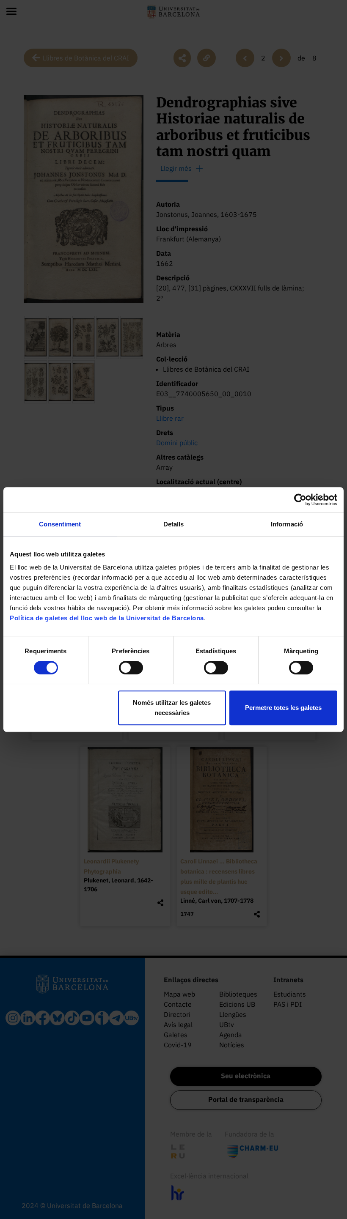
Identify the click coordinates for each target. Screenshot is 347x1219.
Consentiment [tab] (60, 524)
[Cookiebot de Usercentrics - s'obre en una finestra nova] (300, 499)
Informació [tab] (287, 524)
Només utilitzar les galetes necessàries (172, 707)
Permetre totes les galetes (283, 707)
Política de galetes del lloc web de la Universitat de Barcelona (107, 618)
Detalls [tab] (173, 524)
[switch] (131, 667)
